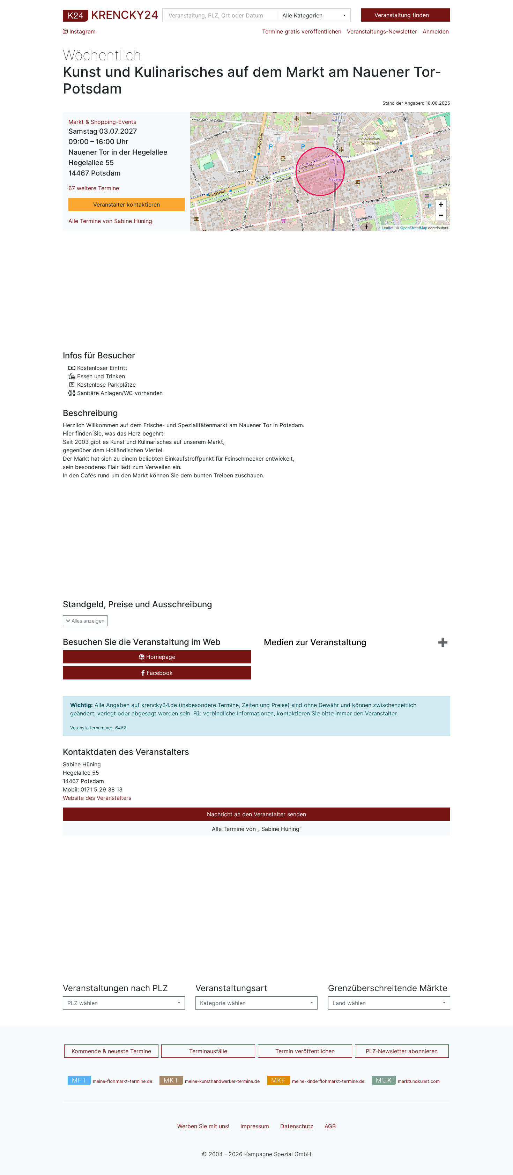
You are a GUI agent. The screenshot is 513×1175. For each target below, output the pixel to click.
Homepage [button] (159, 656)
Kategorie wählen (223, 1002)
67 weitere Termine (93, 188)
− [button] (441, 215)
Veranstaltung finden (402, 15)
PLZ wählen (82, 1002)
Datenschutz (296, 1126)
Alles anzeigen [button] (87, 621)
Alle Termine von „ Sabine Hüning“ (257, 828)
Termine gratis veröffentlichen (301, 31)
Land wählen (349, 1002)
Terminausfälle (208, 1051)
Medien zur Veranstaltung (315, 642)
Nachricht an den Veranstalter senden (256, 814)
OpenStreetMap (413, 227)
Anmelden (436, 31)
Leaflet (387, 227)
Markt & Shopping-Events (102, 121)
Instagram (82, 31)
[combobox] (312, 15)
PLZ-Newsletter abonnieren (402, 1051)
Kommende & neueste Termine (111, 1051)
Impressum (254, 1126)
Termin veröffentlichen (305, 1051)
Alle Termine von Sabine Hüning (110, 220)
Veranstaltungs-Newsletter (382, 31)
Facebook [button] (159, 672)
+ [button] (441, 204)
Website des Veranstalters (97, 797)
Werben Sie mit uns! (203, 1126)
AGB (330, 1126)
